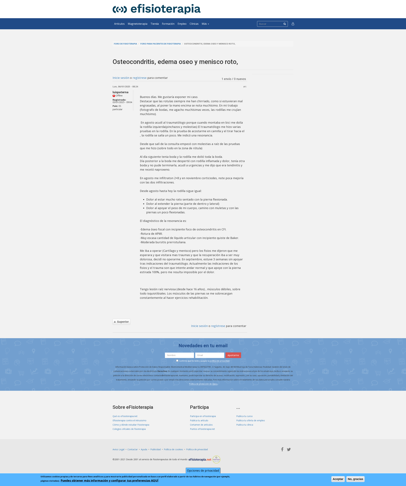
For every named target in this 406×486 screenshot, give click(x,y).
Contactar (133, 449)
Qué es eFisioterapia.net (125, 416)
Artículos (119, 23)
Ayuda (144, 449)
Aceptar (338, 479)
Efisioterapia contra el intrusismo (129, 420)
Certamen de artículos (201, 424)
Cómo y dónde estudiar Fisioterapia (131, 424)
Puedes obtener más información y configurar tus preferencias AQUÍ (109, 480)
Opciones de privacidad (203, 470)
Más (204, 23)
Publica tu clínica (244, 424)
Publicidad (155, 449)
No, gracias (355, 479)
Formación (168, 23)
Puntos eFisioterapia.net (202, 428)
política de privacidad (219, 361)
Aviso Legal (118, 449)
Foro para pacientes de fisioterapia (160, 43)
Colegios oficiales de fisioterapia (129, 428)
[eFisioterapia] (157, 9)
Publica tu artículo (199, 420)
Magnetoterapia (137, 23)
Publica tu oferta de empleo (250, 420)
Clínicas (194, 23)
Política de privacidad (197, 449)
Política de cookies (173, 449)
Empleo (182, 23)
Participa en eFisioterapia (203, 416)
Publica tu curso (244, 416)
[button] (293, 23)
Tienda (155, 23)
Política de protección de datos (203, 384)
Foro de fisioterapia (125, 43)
